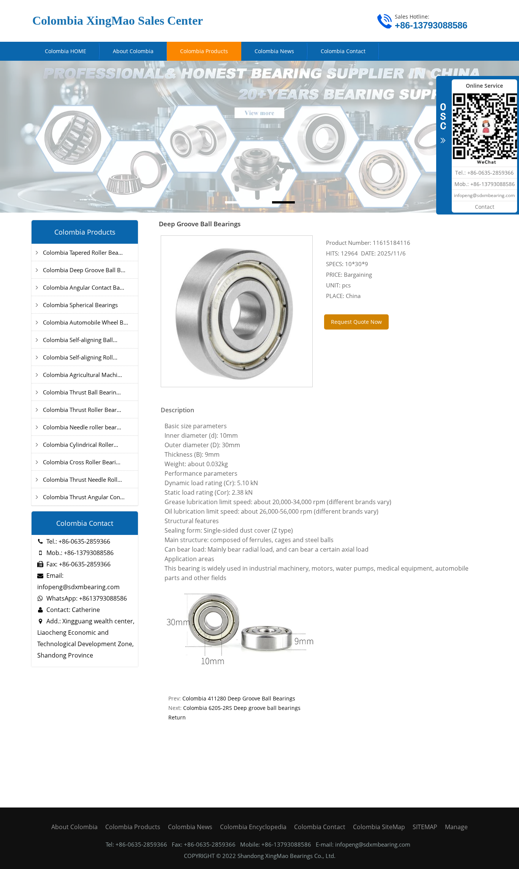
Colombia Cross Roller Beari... (81, 462)
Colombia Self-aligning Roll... (80, 357)
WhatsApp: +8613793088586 (86, 598)
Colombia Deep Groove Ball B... (84, 270)
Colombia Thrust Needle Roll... (82, 479)
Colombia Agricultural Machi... (82, 375)
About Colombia (74, 827)
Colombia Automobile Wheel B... (85, 322)
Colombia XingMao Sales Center (117, 20)
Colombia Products (132, 827)
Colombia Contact (319, 827)
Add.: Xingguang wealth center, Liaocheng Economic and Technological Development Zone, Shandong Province (85, 638)
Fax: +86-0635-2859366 (78, 564)
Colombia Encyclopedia (253, 827)
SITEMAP (425, 827)
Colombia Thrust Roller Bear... (82, 409)
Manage (456, 827)
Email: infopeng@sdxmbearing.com (78, 581)
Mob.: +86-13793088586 (80, 553)
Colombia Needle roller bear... (82, 427)
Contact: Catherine (73, 610)
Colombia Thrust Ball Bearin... (82, 392)
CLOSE (443, 119)
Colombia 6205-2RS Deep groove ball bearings (242, 707)
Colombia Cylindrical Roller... (80, 444)
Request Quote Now (356, 321)
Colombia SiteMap (379, 827)
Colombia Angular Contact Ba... (83, 287)
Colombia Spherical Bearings (80, 305)
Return (177, 717)
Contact (484, 206)
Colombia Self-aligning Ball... (80, 340)
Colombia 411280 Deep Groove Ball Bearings (238, 698)
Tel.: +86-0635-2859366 (78, 541)
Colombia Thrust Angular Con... (84, 497)
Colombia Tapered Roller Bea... (83, 252)
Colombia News (190, 827)
